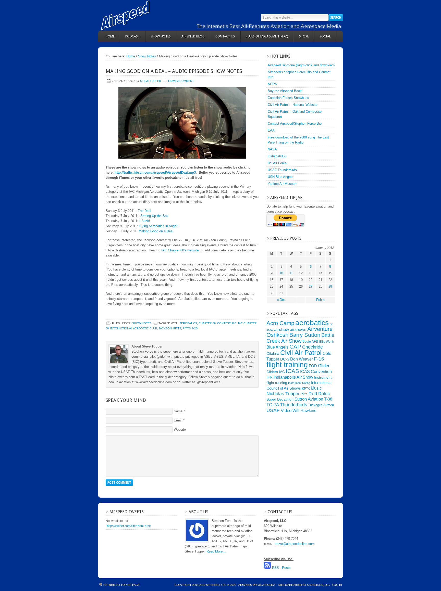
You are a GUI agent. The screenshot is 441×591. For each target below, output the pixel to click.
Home (110, 36)
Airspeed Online (144, 15)
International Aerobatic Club (133, 328)
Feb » (320, 300)
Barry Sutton (304, 335)
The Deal (144, 211)
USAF (273, 410)
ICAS (292, 371)
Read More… (216, 551)
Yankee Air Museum (282, 184)
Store (304, 36)
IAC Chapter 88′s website (180, 250)
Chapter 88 (207, 323)
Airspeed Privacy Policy (256, 584)
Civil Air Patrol (301, 352)
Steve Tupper (150, 80)
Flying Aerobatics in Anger (158, 226)
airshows (298, 329)
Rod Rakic (319, 393)
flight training (287, 364)
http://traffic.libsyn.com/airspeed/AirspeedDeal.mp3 (155, 172)
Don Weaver (301, 359)
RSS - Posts (281, 568)
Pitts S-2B (190, 328)
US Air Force (277, 163)
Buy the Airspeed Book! (285, 91)
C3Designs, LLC (318, 584)
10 (281, 273)
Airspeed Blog (193, 36)
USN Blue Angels (280, 177)
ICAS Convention (316, 371)
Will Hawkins (304, 410)
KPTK (306, 388)
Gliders (272, 372)
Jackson (165, 328)
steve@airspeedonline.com (295, 544)
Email (178, 420)
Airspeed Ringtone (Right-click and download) (301, 65)
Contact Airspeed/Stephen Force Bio (295, 123)
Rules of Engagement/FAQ (267, 36)
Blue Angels (277, 347)
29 (330, 286)
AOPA (272, 84)
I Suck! (144, 221)
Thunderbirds (293, 404)
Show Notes (161, 36)
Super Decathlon (279, 399)
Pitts (177, 328)
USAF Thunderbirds (282, 170)
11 (291, 273)
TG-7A (272, 404)
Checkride (312, 347)
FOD (313, 366)
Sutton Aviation (309, 399)
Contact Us (225, 36)
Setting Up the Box (154, 216)
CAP (295, 346)
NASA (272, 149)
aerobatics (188, 323)
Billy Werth (326, 341)
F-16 (319, 359)
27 (310, 286)
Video (286, 410)
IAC (234, 323)
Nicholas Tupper (283, 393)
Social (325, 36)
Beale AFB (310, 341)
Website (180, 429)
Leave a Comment (181, 80)
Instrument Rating (299, 382)
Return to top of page (121, 584)
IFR (269, 377)
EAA (271, 130)
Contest (223, 323)
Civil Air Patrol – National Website (292, 105)
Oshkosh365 (277, 156)
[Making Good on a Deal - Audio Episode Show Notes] (182, 123)
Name (178, 411)
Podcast (132, 36)
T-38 (328, 399)
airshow (281, 329)
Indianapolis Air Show (293, 377)
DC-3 (284, 359)
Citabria (272, 354)
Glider (323, 365)
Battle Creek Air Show (300, 338)
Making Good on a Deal (156, 231)
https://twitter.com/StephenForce (129, 526)
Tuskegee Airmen (321, 405)
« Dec (281, 300)
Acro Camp (280, 323)
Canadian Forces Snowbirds (288, 98)
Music (316, 388)
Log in (337, 584)
